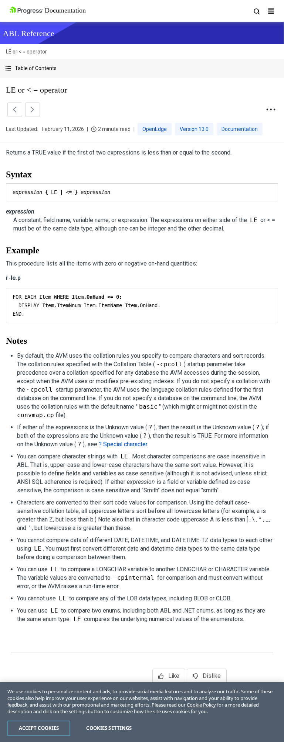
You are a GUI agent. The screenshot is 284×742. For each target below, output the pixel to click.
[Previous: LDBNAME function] (14, 109)
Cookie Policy (201, 704)
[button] (142, 68)
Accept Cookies (39, 728)
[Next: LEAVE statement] (32, 109)
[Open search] (256, 11)
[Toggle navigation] (271, 11)
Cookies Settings (109, 728)
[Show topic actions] (270, 109)
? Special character (123, 444)
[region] (142, 712)
